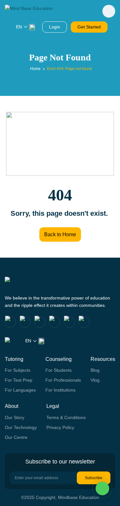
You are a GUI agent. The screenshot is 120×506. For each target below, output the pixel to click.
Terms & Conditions (66, 417)
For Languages (20, 390)
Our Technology (21, 427)
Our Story (14, 417)
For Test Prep (18, 380)
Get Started (89, 26)
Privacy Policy (60, 427)
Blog (95, 370)
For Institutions (60, 390)
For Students (58, 370)
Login (54, 26)
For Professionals (63, 380)
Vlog (95, 380)
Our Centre (16, 437)
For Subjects (17, 370)
